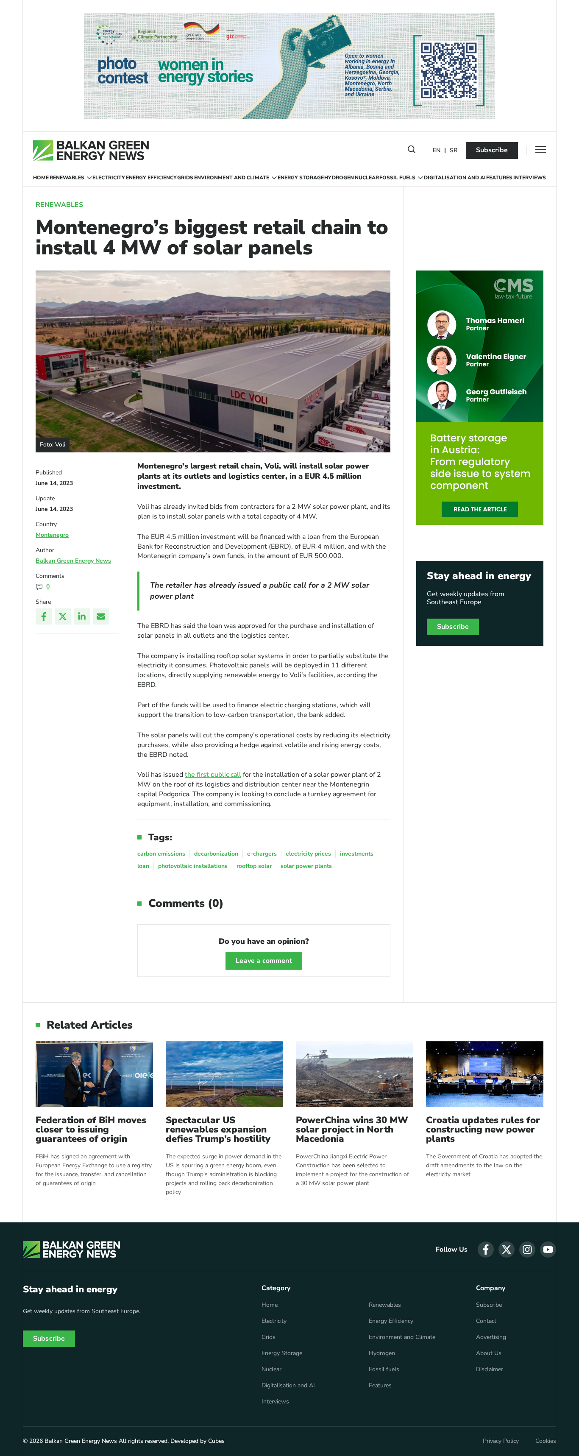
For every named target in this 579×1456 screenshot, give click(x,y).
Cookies (545, 1441)
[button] (411, 151)
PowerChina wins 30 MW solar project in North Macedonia (352, 1130)
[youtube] (548, 1249)
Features (499, 178)
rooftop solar (254, 866)
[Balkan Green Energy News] (91, 150)
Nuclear (367, 178)
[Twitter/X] (63, 616)
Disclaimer (489, 1369)
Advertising (491, 1337)
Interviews (529, 178)
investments (356, 854)
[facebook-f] (486, 1249)
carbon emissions (161, 854)
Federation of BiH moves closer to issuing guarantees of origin (91, 1130)
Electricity (108, 178)
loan (143, 866)
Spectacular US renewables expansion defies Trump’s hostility (218, 1130)
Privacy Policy (501, 1441)
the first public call (213, 774)
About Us (488, 1353)
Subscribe (492, 150)
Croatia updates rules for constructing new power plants (483, 1130)
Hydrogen (339, 178)
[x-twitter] (506, 1249)
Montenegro (52, 535)
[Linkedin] (82, 616)
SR (453, 150)
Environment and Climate (231, 178)
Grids (185, 178)
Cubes (216, 1441)
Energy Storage (301, 178)
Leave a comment (264, 960)
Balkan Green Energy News (73, 561)
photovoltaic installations (193, 866)
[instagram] (527, 1249)
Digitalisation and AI (455, 178)
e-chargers (262, 854)
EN (436, 150)
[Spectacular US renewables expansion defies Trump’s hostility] (224, 1074)
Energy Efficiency (151, 178)
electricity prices (308, 854)
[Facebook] (44, 616)
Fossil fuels (397, 178)
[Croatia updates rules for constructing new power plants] (484, 1074)
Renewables (67, 178)
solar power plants (306, 866)
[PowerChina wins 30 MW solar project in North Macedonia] (354, 1074)
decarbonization (216, 854)
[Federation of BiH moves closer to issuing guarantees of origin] (94, 1074)
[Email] (101, 616)
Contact (486, 1321)
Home (41, 178)
